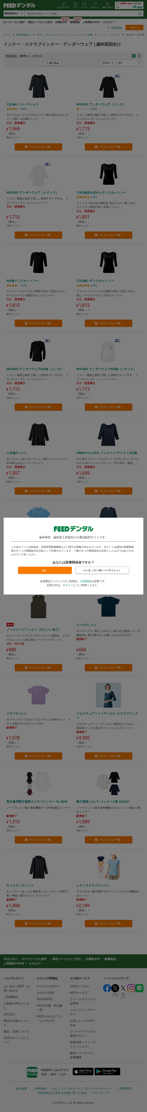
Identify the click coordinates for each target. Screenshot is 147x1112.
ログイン (68, 585)
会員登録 (85, 581)
